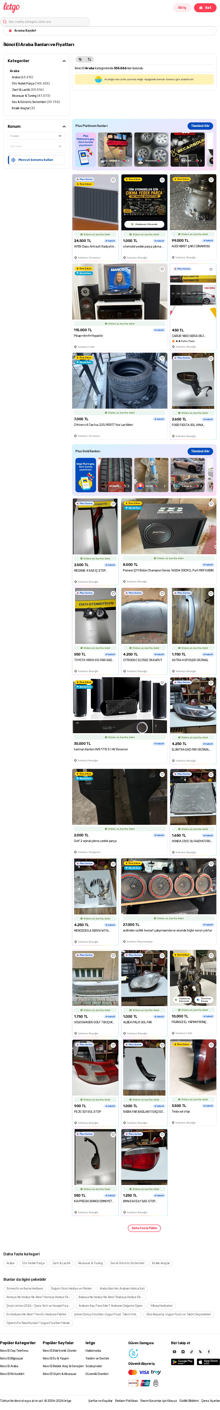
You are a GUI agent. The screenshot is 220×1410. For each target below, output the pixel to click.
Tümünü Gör (200, 126)
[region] (144, 149)
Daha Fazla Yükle (144, 1228)
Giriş (182, 8)
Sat (208, 8)
